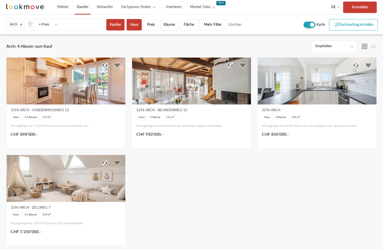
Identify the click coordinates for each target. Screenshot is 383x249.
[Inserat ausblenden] (105, 65)
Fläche (189, 25)
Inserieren (174, 7)
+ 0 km (44, 24)
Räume (169, 25)
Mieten (63, 7)
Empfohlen (324, 46)
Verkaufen (105, 7)
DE (333, 7)
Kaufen (82, 7)
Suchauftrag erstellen (356, 25)
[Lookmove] (25, 7)
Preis (151, 25)
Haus (134, 25)
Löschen (235, 25)
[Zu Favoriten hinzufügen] (117, 65)
